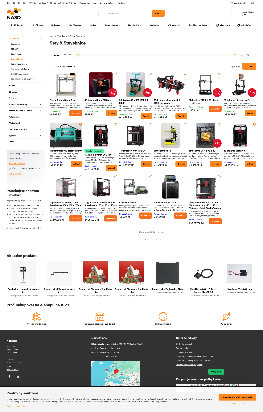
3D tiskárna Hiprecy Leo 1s (237, 100)
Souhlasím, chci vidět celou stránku (237, 397)
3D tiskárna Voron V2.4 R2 (202, 150)
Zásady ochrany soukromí (17, 406)
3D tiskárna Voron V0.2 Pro (97, 154)
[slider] (77, 55)
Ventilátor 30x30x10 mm (240, 289)
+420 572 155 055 (17, 163)
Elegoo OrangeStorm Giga (63, 100)
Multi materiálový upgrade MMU (66, 150)
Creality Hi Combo (128, 202)
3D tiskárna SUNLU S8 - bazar (204, 100)
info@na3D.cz (15, 173)
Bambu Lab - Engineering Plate (167, 289)
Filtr (251, 66)
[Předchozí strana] (146, 239)
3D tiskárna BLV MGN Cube (97, 100)
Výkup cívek (216, 372)
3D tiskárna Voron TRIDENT (133, 150)
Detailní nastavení (237, 403)
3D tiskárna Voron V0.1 (235, 150)
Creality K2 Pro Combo (165, 202)
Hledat (158, 13)
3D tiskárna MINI (162, 150)
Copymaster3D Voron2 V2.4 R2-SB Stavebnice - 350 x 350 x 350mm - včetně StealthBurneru (205, 205)
